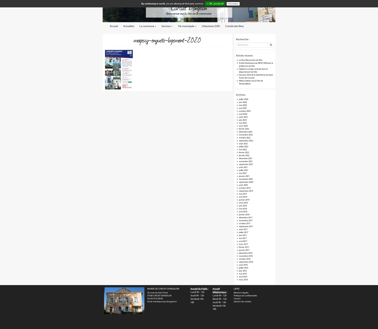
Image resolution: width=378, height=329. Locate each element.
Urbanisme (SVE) (211, 26)
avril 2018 (243, 212)
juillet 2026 (243, 99)
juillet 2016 (243, 268)
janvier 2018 (244, 215)
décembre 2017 (245, 218)
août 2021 (243, 167)
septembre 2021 (246, 164)
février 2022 (244, 153)
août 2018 (243, 203)
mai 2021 (243, 173)
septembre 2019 (246, 191)
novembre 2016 (246, 256)
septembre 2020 (246, 182)
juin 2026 (243, 102)
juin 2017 (243, 235)
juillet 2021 (243, 170)
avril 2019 (243, 197)
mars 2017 (243, 244)
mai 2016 (243, 274)
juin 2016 (243, 271)
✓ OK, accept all (215, 3)
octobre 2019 (244, 188)
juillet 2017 (243, 232)
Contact (237, 299)
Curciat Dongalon (189, 7)
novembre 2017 (246, 221)
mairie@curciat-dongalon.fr (165, 302)
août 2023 (243, 117)
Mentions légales (241, 293)
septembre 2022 (246, 141)
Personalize (233, 4)
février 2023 (244, 129)
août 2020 (243, 185)
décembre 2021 (245, 158)
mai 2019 (243, 194)
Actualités (128, 26)
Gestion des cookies (242, 302)
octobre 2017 (244, 224)
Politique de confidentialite (245, 296)
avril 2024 (243, 114)
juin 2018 (243, 206)
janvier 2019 (244, 200)
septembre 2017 (246, 226)
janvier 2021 (244, 176)
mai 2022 (243, 150)
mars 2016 (243, 280)
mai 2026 (243, 105)
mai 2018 (243, 209)
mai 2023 (243, 123)
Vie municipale (186, 26)
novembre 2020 (246, 179)
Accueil (114, 26)
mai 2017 (243, 238)
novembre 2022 (246, 135)
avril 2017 (243, 241)
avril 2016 (243, 277)
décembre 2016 (245, 253)
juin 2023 (243, 120)
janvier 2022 (244, 156)
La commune (147, 26)
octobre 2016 (244, 259)
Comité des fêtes (234, 26)
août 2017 (243, 229)
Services (166, 26)
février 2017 (244, 247)
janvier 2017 (244, 250)
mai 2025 (243, 108)
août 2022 (243, 144)
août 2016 (243, 265)
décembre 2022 (245, 132)
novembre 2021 (246, 161)
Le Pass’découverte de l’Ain (250, 60)
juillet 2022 (243, 147)
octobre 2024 (244, 111)
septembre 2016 (246, 262)
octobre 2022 (244, 138)
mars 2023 (243, 126)
